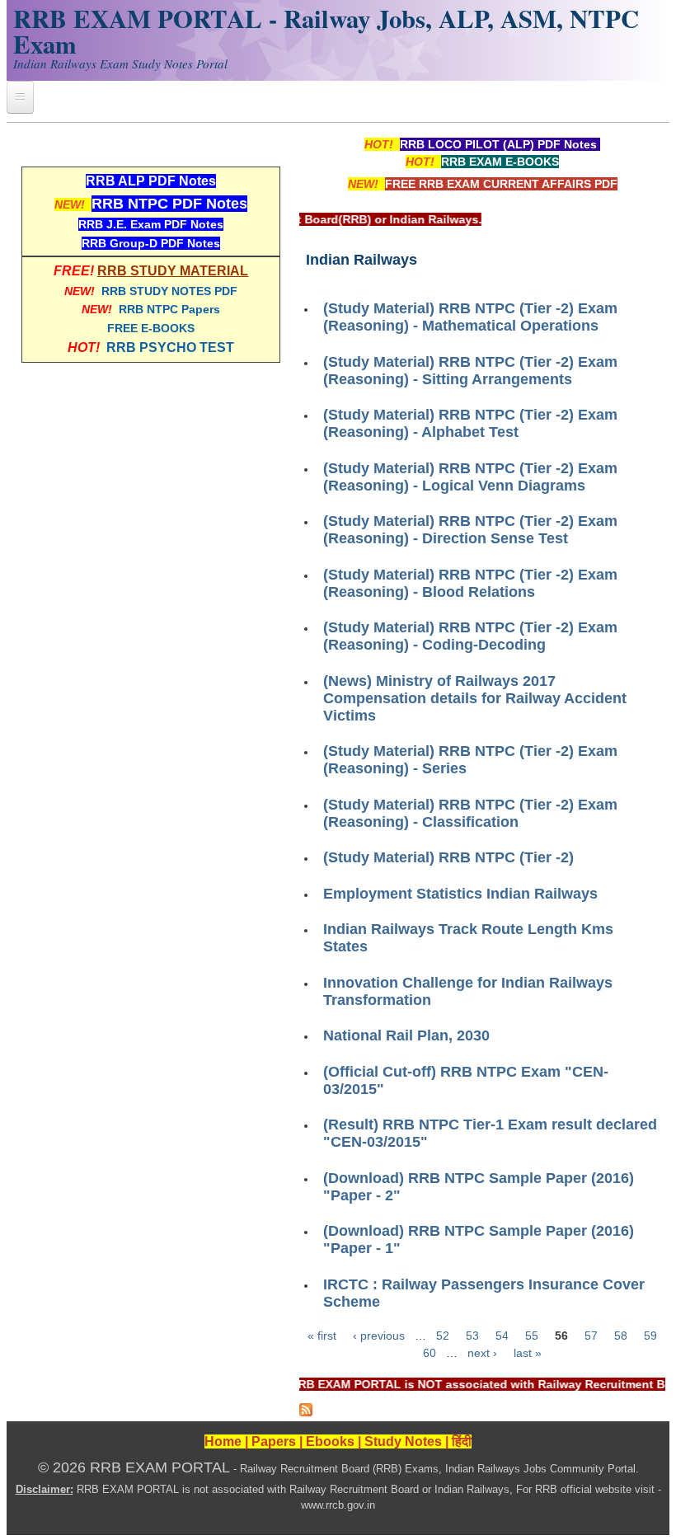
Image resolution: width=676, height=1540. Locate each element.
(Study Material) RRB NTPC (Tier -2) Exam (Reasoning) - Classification (470, 813)
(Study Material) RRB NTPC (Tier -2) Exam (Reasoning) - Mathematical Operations (470, 317)
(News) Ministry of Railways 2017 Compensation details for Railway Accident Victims (475, 698)
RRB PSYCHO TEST (170, 347)
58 (620, 1335)
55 (531, 1335)
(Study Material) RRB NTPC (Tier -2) (448, 857)
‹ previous (379, 1335)
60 (429, 1352)
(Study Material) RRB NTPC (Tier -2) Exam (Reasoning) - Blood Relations (470, 583)
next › (482, 1352)
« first (321, 1335)
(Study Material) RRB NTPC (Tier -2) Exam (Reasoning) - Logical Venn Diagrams (470, 477)
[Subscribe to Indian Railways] (305, 1412)
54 (502, 1335)
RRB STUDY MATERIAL (172, 271)
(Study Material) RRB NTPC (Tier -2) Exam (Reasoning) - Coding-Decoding (470, 636)
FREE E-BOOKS (151, 328)
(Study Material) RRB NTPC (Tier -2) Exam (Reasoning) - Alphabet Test (470, 423)
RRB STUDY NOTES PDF (169, 291)
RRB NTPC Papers (169, 309)
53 (472, 1335)
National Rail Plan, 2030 (406, 1035)
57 (591, 1335)
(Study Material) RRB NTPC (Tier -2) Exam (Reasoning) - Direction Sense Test (470, 530)
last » (528, 1352)
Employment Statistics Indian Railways (460, 893)
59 (650, 1335)
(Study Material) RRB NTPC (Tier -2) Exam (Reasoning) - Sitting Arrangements (470, 370)
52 (442, 1335)
